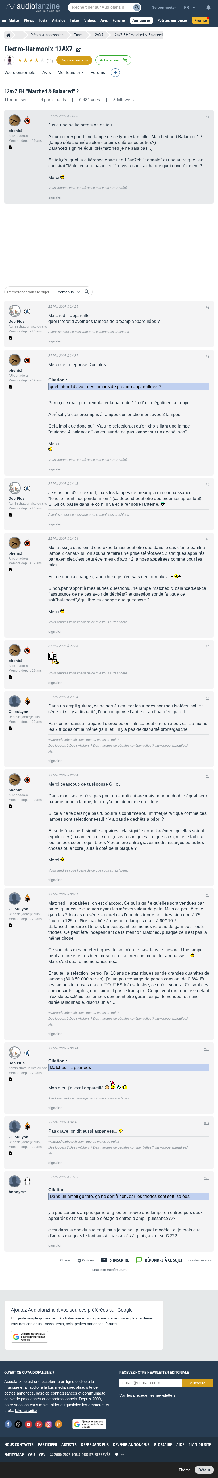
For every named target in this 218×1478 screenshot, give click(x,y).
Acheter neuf (111, 60)
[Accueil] (8, 35)
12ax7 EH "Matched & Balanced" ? (41, 91)
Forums (97, 72)
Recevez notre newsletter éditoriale (154, 1372)
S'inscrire (119, 1260)
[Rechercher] (87, 292)
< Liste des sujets (199, 1260)
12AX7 (98, 35)
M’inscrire (197, 1383)
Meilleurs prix (70, 72)
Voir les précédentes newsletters (147, 1395)
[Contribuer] (115, 72)
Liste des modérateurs (109, 1270)
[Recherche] (136, 7)
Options (88, 1260)
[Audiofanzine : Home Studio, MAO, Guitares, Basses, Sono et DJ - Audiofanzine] (33, 7)
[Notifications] (208, 7)
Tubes (78, 35)
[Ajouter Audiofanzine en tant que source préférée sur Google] (29, 1337)
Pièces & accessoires (47, 35)
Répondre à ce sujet (163, 1260)
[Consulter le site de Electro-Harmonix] (77, 50)
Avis (46, 72)
